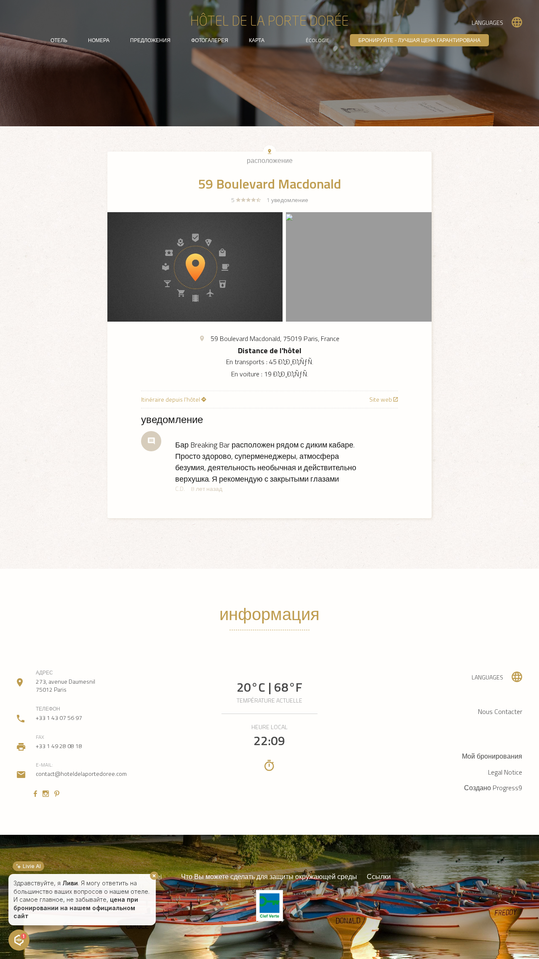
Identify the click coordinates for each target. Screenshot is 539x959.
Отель (59, 40)
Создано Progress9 (493, 788)
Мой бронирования (492, 756)
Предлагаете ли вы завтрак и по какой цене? (76, 902)
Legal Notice (505, 772)
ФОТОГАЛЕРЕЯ (209, 40)
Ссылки (379, 877)
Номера (98, 40)
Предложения (150, 40)
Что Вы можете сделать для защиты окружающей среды (269, 877)
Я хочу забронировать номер (53, 917)
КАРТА (256, 40)
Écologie (317, 40)
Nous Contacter (500, 711)
